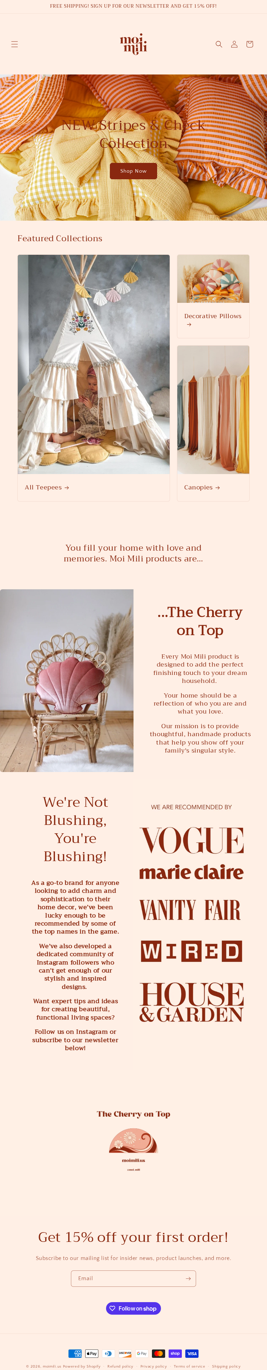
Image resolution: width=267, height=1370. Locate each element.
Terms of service (189, 1366)
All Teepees (43, 488)
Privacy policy (153, 1366)
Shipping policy (226, 1366)
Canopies (198, 488)
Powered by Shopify (82, 1366)
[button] (14, 44)
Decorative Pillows (213, 317)
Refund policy (120, 1366)
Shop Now (133, 171)
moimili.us (52, 1366)
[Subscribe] (188, 1278)
